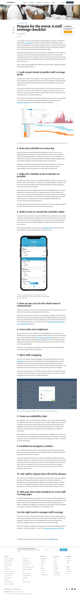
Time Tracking (26, 565)
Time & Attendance (8, 562)
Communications (8, 575)
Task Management (26, 573)
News (68, 562)
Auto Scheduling (7, 577)
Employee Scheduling (8, 558)
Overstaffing (28, 43)
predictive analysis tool (23, 102)
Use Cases (31, 2)
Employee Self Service (27, 562)
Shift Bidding (7, 579)
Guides (55, 560)
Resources (46, 2)
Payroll (5, 567)
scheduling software (48, 228)
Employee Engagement (27, 569)
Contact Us (69, 560)
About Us (68, 558)
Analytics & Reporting (27, 575)
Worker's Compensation (9, 583)
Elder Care (43, 570)
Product (24, 2)
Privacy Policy (69, 571)
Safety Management (8, 581)
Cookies (68, 569)
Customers (39, 2)
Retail (42, 566)
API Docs (55, 562)
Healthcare (43, 562)
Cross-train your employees (44, 337)
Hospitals (43, 572)
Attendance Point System (9, 571)
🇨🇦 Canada (14, 591)
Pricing (53, 2)
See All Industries (44, 574)
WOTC (24, 579)
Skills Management (26, 560)
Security (55, 570)
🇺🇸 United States (7, 591)
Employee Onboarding (9, 573)
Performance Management (28, 567)
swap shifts (20, 361)
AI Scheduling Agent (8, 560)
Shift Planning (25, 558)
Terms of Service (27, 593)
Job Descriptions (57, 572)
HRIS (24, 571)
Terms (68, 573)
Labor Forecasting (8, 565)
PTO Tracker (25, 577)
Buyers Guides (57, 574)
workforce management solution (54, 528)
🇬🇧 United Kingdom (20, 591)
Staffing (42, 568)
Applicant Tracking (26, 581)
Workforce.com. (53, 539)
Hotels (42, 564)
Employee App (7, 569)
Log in (63, 2)
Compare (56, 565)
